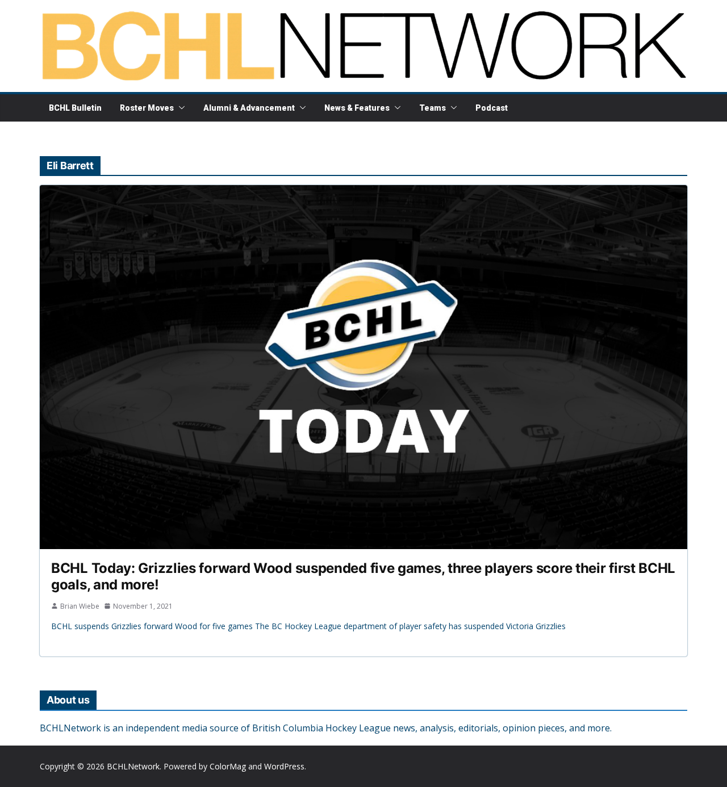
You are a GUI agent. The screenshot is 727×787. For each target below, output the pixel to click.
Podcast (491, 107)
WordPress (284, 766)
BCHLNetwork (133, 766)
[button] (179, 108)
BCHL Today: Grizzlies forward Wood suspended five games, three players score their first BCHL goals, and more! (363, 576)
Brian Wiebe (79, 606)
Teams (432, 107)
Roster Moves (147, 107)
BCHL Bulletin (75, 107)
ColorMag (228, 766)
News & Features (357, 107)
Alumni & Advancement (249, 107)
